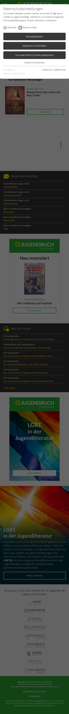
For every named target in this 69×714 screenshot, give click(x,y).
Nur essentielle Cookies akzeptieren (34, 55)
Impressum (47, 69)
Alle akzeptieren (34, 36)
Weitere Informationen (34, 62)
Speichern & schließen (34, 45)
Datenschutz (60, 69)
